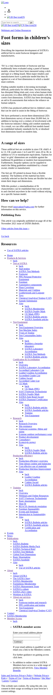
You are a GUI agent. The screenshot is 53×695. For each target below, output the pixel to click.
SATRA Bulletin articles (36, 317)
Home (10, 255)
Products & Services (16, 258)
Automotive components (30, 284)
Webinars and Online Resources (16, 30)
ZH (35, 25)
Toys (21, 295)
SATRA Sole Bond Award (31, 397)
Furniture (23, 282)
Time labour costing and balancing (35, 463)
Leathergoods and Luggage (31, 292)
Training (29, 413)
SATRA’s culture (21, 589)
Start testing (24, 268)
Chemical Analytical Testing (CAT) (35, 298)
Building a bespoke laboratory (34, 344)
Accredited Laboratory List (31, 370)
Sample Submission (28, 301)
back (15, 260)
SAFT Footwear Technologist (33, 391)
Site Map (46, 678)
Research (17, 418)
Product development (29, 437)
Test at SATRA (20, 263)
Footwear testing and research (33, 602)
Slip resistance (25, 426)
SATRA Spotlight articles (36, 319)
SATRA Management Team (26, 586)
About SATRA (20, 576)
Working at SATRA (22, 594)
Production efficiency (23, 455)
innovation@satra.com (23, 206)
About (10, 570)
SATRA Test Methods (29, 271)
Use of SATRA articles (17, 250)
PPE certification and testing (32, 605)
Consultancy (24, 439)
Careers (5, 681)
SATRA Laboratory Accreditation (34, 350)
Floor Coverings (26, 287)
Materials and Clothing (29, 290)
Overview (23, 365)
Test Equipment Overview (31, 327)
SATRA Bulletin (20, 544)
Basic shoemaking (27, 501)
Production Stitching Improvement (35, 469)
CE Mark (23, 383)
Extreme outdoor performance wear (35, 434)
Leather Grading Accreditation (33, 373)
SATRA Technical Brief (24, 549)
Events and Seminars (28, 511)
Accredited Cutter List (29, 381)
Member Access (14, 618)
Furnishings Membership (24, 584)
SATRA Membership (34, 309)
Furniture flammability (29, 509)
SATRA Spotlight (21, 560)
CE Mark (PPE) (32, 314)
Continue (18, 642)
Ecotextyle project (27, 442)
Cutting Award (26, 378)
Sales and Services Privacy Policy (17, 675)
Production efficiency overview (33, 461)
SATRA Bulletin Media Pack (26, 546)
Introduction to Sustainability (32, 514)
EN (17, 25)
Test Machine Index (28, 330)
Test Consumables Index (30, 335)
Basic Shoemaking (21, 557)
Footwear (23, 274)
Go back (5, 236)
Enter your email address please (27, 632)
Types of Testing (26, 333)
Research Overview (28, 423)
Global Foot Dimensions (24, 554)
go (31, 22)
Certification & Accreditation (26, 359)
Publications (12, 538)
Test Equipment (20, 322)
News (10, 535)
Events (10, 533)
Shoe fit (22, 503)
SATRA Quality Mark (35, 311)
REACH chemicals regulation (33, 506)
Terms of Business (31, 678)
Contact (10, 613)
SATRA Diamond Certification (33, 399)
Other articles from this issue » (15, 228)
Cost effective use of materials (33, 466)
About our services (21, 597)
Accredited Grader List (29, 375)
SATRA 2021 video (22, 592)
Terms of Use (15, 678)
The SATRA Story (21, 578)
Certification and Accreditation (32, 529)
